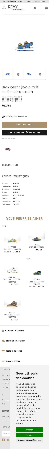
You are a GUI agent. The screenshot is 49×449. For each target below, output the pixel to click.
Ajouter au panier (24, 124)
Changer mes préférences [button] (29, 440)
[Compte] (31, 8)
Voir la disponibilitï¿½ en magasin (24, 132)
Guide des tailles (8, 400)
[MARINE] (8, 149)
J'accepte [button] (29, 430)
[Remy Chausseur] (16, 8)
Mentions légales (8, 379)
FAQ (3, 404)
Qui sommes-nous (8, 375)
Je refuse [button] (29, 435)
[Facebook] (3, 439)
